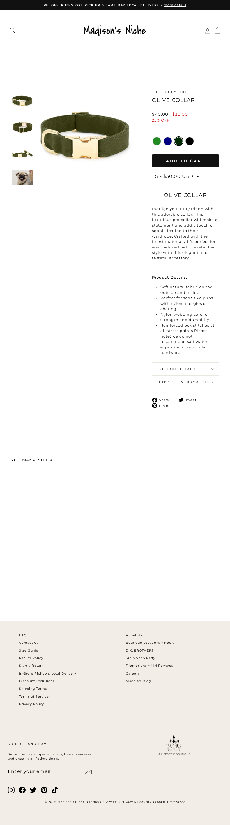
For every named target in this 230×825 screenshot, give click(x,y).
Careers (132, 673)
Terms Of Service (103, 802)
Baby (109, 63)
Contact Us (28, 643)
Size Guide (28, 650)
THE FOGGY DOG (170, 92)
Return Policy (31, 658)
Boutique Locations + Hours (150, 643)
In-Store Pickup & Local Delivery (47, 673)
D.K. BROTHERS (140, 650)
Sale (148, 63)
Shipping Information (183, 382)
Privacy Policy (31, 704)
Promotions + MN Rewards (149, 666)
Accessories (114, 51)
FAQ (23, 635)
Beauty (86, 63)
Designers (74, 51)
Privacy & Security (136, 802)
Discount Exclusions (36, 681)
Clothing (39, 51)
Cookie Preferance (170, 802)
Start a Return (31, 666)
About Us (134, 635)
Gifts (129, 63)
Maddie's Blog (138, 681)
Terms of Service (34, 696)
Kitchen (193, 51)
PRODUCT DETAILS (177, 369)
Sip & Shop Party (140, 658)
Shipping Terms (33, 689)
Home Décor (157, 51)
